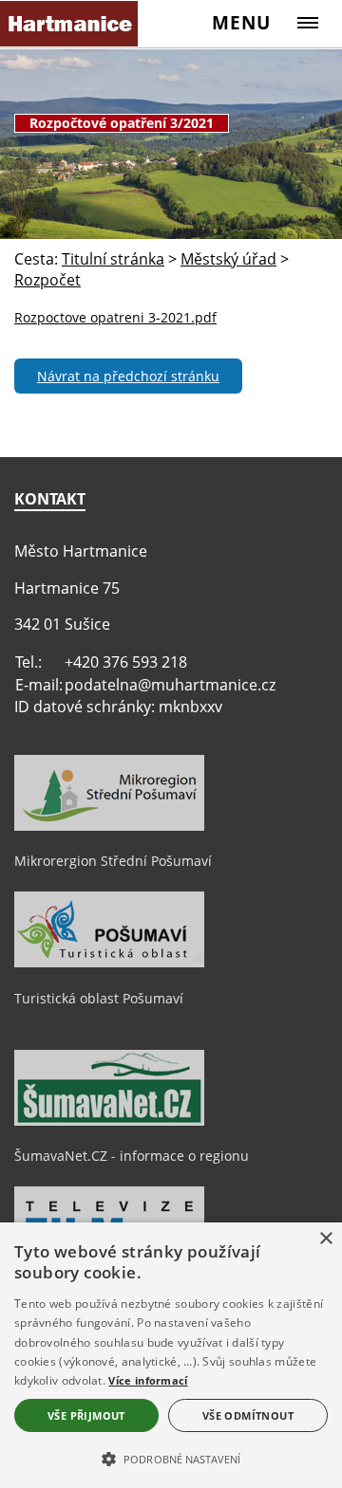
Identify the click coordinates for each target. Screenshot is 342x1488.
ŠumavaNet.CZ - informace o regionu (131, 1156)
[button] (171, 1457)
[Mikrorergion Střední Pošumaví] (109, 826)
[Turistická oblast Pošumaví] (109, 962)
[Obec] (69, 23)
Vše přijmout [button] (86, 1415)
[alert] (171, 1355)
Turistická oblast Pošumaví (98, 998)
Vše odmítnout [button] (248, 1415)
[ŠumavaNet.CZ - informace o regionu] (109, 1121)
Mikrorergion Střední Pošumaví (113, 861)
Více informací (147, 1380)
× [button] (325, 1239)
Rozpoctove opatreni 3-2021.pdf (115, 317)
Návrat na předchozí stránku (128, 376)
